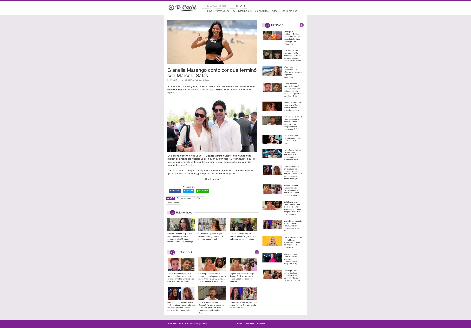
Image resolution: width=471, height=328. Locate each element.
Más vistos (287, 11)
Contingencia (261, 11)
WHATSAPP (203, 191)
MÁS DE (170, 198)
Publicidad (250, 324)
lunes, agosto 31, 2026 (216, 6)
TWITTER (189, 191)
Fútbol (275, 11)
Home (209, 11)
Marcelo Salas (173, 203)
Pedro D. (173, 80)
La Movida (199, 198)
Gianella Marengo (184, 198)
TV (234, 11)
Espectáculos (222, 11)
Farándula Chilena (202, 80)
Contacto (261, 324)
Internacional (245, 11)
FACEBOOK (176, 191)
